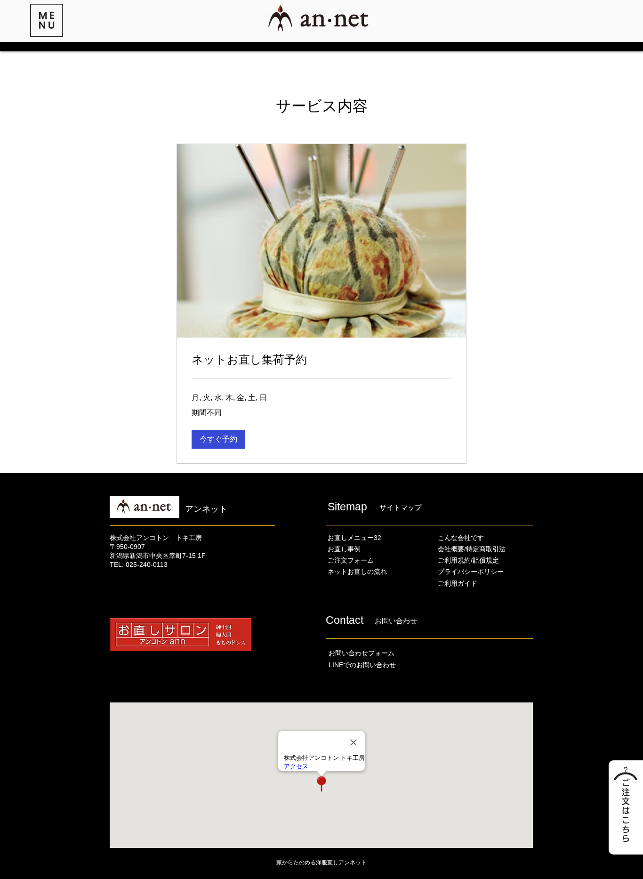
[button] (46, 20)
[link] (321, 359)
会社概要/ (452, 549)
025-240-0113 (147, 564)
